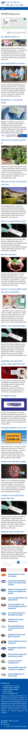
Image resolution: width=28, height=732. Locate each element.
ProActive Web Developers (19, 726)
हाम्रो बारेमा (5, 721)
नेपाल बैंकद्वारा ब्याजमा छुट (8, 396)
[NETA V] (14, 5)
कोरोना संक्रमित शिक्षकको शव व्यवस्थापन (13, 63)
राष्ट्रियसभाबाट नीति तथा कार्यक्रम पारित (12, 532)
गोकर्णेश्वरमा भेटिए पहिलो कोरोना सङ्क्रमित (13, 461)
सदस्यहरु (5, 723)
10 (25, 562)
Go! (25, 30)
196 (9, 565)
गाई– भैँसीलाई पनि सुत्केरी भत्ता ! (10, 37)
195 (5, 565)
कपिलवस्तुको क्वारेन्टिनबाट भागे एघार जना (13, 428)
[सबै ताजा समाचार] (25, 570)
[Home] (11, 2)
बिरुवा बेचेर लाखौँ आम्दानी (8, 254)
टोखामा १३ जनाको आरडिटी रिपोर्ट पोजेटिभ (13, 326)
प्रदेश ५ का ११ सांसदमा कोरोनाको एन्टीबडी (13, 221)
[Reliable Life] (14, 135)
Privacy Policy (14, 721)
